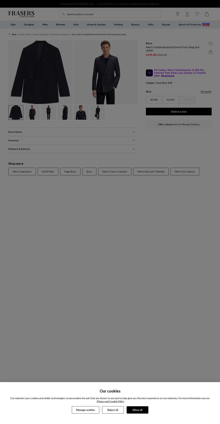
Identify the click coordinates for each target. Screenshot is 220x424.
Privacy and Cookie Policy (110, 401)
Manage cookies (85, 409)
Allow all (137, 409)
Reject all (112, 409)
